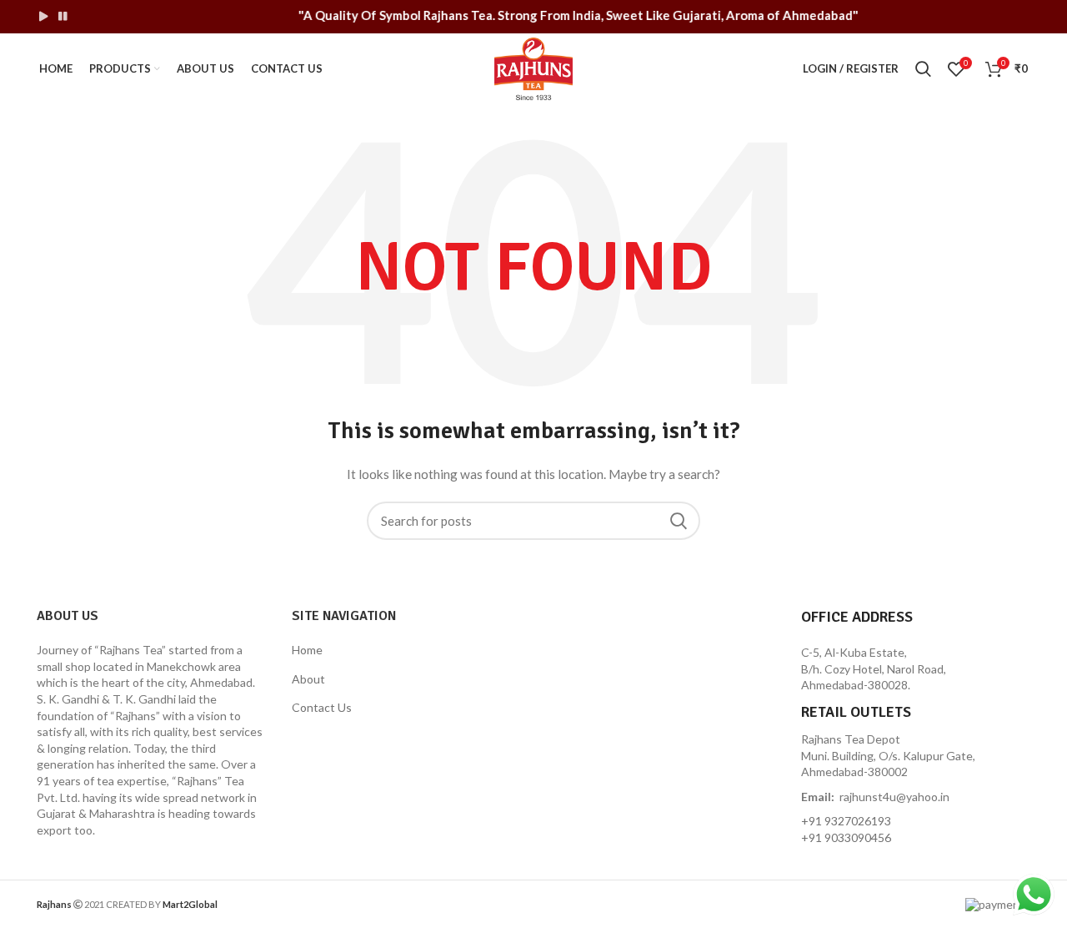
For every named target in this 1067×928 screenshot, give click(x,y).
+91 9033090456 (846, 837)
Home (307, 650)
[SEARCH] (678, 521)
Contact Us (322, 707)
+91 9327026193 (846, 821)
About (308, 679)
